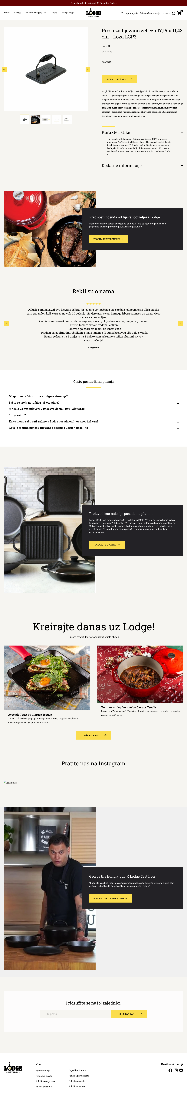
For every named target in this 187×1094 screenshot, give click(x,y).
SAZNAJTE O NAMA (105, 544)
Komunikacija (43, 1070)
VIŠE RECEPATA (91, 735)
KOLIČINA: (107, 61)
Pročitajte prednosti (106, 239)
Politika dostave (77, 1086)
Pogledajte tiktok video (108, 898)
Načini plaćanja (44, 1086)
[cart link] (179, 13)
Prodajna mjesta (44, 1076)
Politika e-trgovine (45, 1081)
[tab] (24, 119)
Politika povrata (77, 1081)
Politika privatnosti (79, 1075)
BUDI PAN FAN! (127, 1013)
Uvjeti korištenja (77, 1070)
